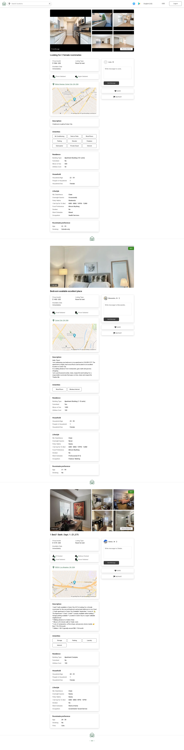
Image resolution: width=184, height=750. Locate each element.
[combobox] (27, 3)
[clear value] (50, 4)
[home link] (4, 3)
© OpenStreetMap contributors (88, 113)
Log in (175, 4)
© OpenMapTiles (75, 113)
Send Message (111, 83)
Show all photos (126, 49)
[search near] (9, 4)
